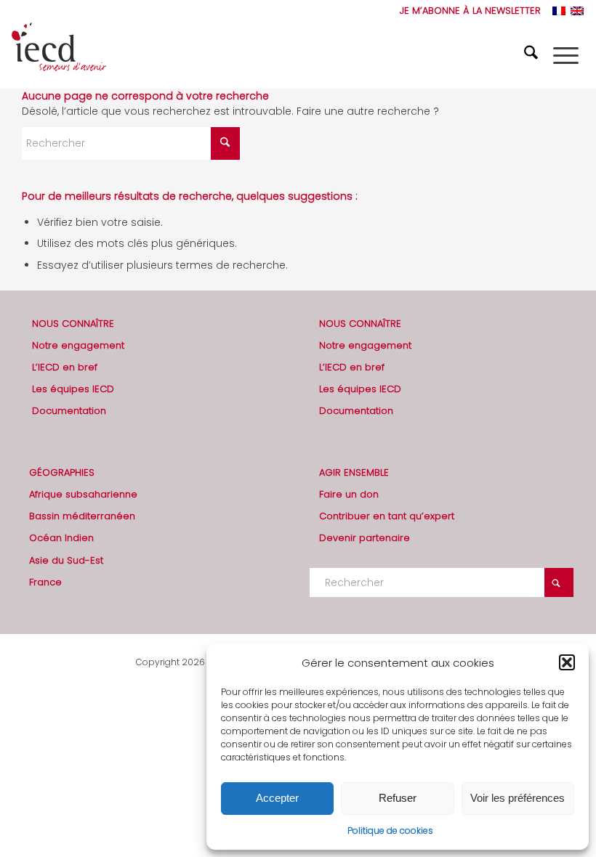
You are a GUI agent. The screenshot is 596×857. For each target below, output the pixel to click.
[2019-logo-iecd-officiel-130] (59, 55)
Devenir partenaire (364, 538)
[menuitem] (466, 11)
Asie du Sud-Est (66, 560)
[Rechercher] (532, 55)
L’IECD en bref (64, 367)
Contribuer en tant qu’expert (386, 516)
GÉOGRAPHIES (61, 472)
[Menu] (565, 55)
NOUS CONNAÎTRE (73, 323)
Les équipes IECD (73, 389)
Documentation (69, 411)
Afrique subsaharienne (83, 494)
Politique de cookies (390, 830)
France (45, 582)
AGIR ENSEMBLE (354, 472)
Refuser (397, 798)
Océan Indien (61, 538)
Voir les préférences (517, 798)
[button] (567, 662)
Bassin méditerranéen (82, 516)
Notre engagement (78, 345)
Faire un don (349, 494)
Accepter (277, 798)
